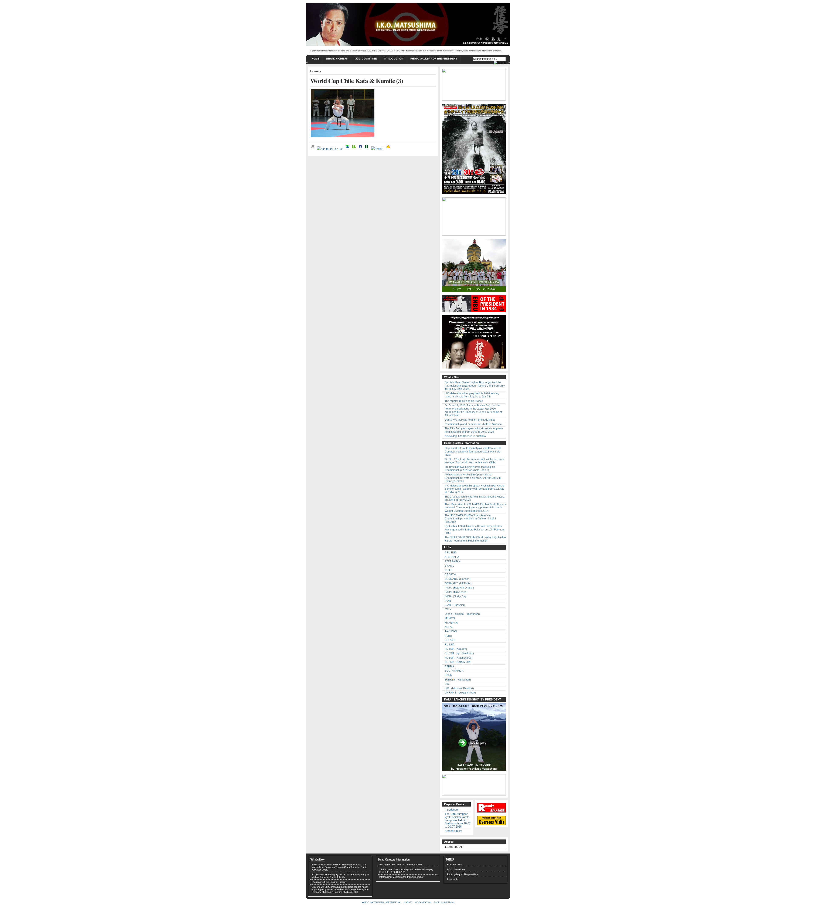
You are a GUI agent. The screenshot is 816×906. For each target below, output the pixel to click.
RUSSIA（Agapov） (456, 648)
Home (315, 58)
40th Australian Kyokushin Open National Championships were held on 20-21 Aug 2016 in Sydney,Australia (473, 478)
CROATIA (450, 574)
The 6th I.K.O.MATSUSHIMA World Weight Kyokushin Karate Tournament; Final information (475, 539)
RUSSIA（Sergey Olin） (459, 662)
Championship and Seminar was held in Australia (473, 424)
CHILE (448, 570)
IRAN (448, 600)
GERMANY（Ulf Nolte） (459, 583)
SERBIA (449, 666)
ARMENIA (450, 552)
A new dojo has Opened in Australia (465, 436)
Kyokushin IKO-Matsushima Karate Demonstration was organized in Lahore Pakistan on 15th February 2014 (474, 529)
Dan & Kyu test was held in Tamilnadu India (470, 419)
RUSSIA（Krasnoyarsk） (459, 657)
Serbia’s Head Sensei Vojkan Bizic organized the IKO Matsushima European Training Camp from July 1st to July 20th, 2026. (475, 385)
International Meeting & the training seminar (401, 877)
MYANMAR (451, 622)
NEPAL (449, 626)
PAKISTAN (451, 631)
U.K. (447, 683)
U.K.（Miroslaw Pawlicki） (460, 688)
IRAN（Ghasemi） (455, 605)
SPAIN (448, 675)
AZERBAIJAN (452, 561)
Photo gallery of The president (433, 58)
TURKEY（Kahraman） (458, 679)
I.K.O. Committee (366, 58)
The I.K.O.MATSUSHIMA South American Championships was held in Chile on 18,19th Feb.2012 (471, 518)
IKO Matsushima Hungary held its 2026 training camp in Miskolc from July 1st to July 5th (472, 395)
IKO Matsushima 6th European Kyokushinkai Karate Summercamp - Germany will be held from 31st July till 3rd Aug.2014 (474, 489)
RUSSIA (449, 644)
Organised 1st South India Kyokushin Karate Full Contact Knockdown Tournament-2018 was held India (473, 451)
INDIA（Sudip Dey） (457, 596)
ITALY (448, 609)
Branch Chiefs (337, 58)
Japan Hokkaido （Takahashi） (463, 614)
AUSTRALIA (452, 557)
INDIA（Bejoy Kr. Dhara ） (460, 587)
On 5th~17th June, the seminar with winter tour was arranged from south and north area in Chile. (474, 461)
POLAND (450, 640)
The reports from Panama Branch (464, 401)
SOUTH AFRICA (454, 670)
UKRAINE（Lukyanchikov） (461, 692)
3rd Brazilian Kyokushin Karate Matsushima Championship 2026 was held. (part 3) (470, 468)
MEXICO (450, 618)
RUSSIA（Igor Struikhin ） (460, 653)
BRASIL (449, 565)
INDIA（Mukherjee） (457, 592)
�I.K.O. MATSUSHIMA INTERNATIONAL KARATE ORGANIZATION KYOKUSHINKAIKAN (408, 902)
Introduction (393, 58)
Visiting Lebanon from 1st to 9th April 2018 (400, 864)
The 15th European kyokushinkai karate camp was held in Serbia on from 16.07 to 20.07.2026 (474, 430)
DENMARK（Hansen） (458, 578)
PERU (448, 635)
